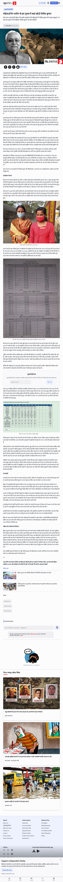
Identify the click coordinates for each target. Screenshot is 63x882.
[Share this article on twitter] (9, 67)
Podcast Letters (26, 833)
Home (9, 879)
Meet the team (7, 828)
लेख (44, 155)
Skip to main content (11, 11)
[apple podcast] (12, 854)
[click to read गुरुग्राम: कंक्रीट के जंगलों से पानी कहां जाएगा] (31, 783)
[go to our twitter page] (8, 850)
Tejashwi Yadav (7, 606)
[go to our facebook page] (4, 850)
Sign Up (49, 382)
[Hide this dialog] (61, 859)
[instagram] (4, 854)
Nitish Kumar (7, 601)
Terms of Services (8, 838)
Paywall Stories (26, 831)
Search (43, 880)
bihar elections (7, 611)
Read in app (22, 67)
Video (20, 879)
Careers (5, 833)
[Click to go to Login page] (59, 3)
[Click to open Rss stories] (8, 854)
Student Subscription (28, 836)
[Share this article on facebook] (5, 67)
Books (43, 836)
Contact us (6, 831)
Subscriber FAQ (26, 828)
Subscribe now (7, 870)
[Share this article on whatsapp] (14, 67)
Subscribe (54, 3)
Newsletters (25, 838)
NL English (44, 823)
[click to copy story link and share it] (18, 67)
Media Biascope (45, 825)
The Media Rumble (46, 831)
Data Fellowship (45, 833)
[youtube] (12, 850)
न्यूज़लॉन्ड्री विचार (7, 825)
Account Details (26, 825)
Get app (43, 3)
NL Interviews (45, 828)
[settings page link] (48, 3)
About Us (5, 823)
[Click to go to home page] (9, 3)
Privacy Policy (6, 836)
